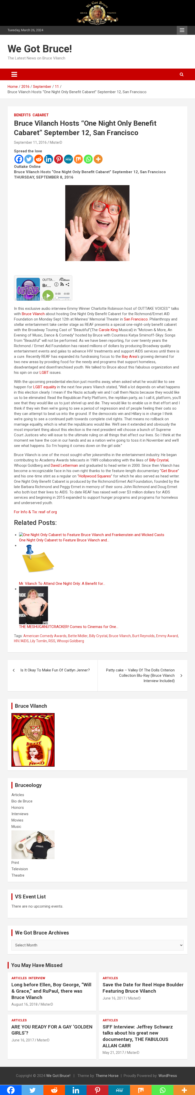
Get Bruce (169, 471)
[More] (98, 159)
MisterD (56, 142)
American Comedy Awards (45, 636)
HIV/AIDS (21, 641)
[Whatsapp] (88, 159)
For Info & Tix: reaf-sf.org (35, 512)
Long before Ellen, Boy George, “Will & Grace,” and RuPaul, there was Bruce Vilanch (51, 991)
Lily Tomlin (38, 641)
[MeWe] (68, 159)
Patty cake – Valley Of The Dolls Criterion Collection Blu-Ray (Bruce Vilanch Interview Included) (140, 675)
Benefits (22, 115)
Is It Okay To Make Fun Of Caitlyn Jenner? (55, 670)
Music (16, 826)
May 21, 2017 (113, 1053)
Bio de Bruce (21, 801)
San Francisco (136, 319)
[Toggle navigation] (14, 74)
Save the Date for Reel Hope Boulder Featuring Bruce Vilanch (143, 988)
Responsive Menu (182, 30)
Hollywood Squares (95, 476)
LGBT (44, 372)
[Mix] (78, 159)
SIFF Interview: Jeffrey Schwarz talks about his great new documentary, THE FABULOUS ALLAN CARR (138, 1036)
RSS (51, 641)
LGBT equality (44, 387)
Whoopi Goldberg (70, 641)
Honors (17, 807)
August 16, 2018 (24, 1004)
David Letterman (64, 465)
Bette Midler (78, 636)
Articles (17, 795)
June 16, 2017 (114, 998)
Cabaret (40, 115)
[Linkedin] (48, 159)
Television (19, 869)
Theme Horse (107, 1075)
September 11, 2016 (30, 142)
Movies (17, 820)
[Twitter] (28, 159)
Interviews (19, 814)
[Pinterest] (58, 159)
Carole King (108, 330)
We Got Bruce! (40, 49)
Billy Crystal (158, 460)
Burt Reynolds (143, 636)
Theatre (17, 875)
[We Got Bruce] (33, 715)
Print (15, 862)
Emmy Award (167, 636)
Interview (36, 978)
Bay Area (129, 356)
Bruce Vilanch (33, 314)
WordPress (167, 1075)
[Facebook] (18, 159)
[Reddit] (38, 159)
